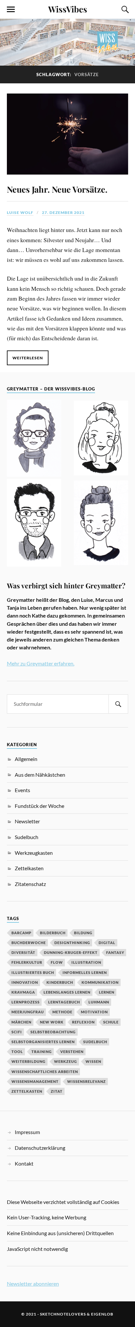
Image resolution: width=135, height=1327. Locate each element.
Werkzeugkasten (34, 853)
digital (107, 942)
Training (41, 1051)
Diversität (23, 952)
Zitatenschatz (30, 884)
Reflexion (83, 1022)
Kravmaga (23, 992)
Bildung (83, 933)
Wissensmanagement (35, 1081)
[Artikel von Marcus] (34, 524)
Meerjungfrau (27, 1012)
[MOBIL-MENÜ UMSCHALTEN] (11, 9)
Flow (57, 962)
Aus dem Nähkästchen (40, 774)
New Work (52, 1022)
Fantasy (115, 952)
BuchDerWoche (28, 942)
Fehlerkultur (26, 962)
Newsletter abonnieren (33, 1283)
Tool (17, 1051)
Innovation (24, 982)
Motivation (94, 1012)
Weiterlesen (27, 357)
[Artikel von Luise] (101, 439)
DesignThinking (72, 942)
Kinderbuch (60, 982)
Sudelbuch (26, 837)
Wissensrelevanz (86, 1081)
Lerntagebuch (64, 1002)
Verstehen (72, 1051)
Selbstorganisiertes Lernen (43, 1042)
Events (22, 790)
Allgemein (26, 759)
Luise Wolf (20, 212)
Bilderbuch (53, 933)
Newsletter (27, 821)
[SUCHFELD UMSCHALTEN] (124, 9)
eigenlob (102, 1314)
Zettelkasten (29, 868)
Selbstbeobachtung (53, 1032)
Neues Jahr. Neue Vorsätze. (57, 189)
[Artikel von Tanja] (34, 439)
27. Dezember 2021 (63, 212)
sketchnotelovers (63, 1314)
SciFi (16, 1032)
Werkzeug (65, 1061)
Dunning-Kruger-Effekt (71, 952)
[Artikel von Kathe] (101, 523)
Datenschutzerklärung (40, 1148)
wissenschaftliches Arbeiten (44, 1071)
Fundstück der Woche (39, 806)
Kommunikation (100, 982)
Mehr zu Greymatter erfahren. (40, 663)
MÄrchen (21, 1022)
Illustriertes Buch (32, 972)
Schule (111, 1022)
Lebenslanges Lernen (67, 992)
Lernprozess (25, 1002)
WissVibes (67, 8)
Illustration (86, 962)
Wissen (93, 1061)
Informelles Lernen (85, 972)
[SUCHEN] (118, 704)
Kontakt (24, 1163)
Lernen (106, 992)
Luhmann (98, 1002)
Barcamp (21, 933)
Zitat (57, 1091)
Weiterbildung (28, 1061)
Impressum (27, 1132)
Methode (62, 1012)
